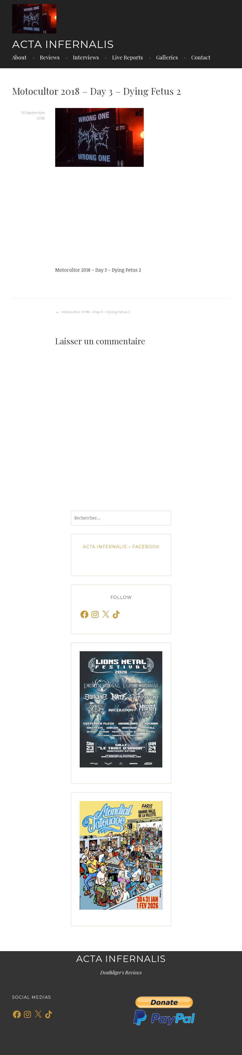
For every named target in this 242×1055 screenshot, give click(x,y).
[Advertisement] (142, 216)
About (19, 57)
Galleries (167, 57)
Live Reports (127, 57)
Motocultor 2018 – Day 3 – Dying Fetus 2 (95, 312)
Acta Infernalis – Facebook (121, 546)
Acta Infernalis (63, 44)
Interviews (86, 57)
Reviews (50, 57)
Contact (200, 57)
